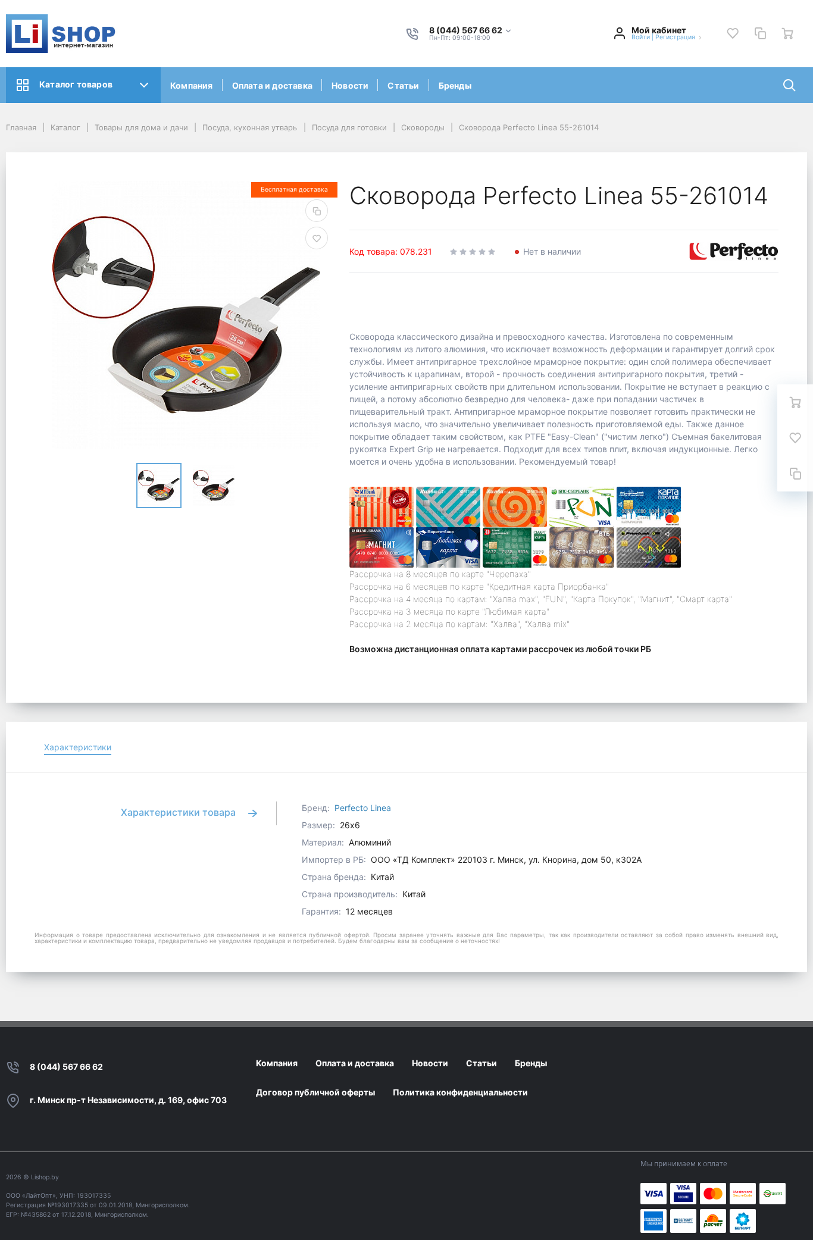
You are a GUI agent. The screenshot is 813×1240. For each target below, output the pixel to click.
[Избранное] (733, 33)
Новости (350, 85)
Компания (191, 85)
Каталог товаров (75, 84)
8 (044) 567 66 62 (66, 1066)
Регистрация (675, 37)
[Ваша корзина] (787, 33)
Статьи (403, 85)
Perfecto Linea (362, 808)
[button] (470, 30)
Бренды (455, 85)
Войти (640, 37)
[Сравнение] (760, 33)
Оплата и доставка (272, 85)
